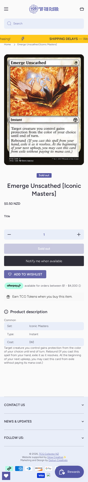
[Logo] (44, 9)
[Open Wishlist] (6, 476)
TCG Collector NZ (49, 453)
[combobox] (44, 24)
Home (7, 44)
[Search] (7, 24)
